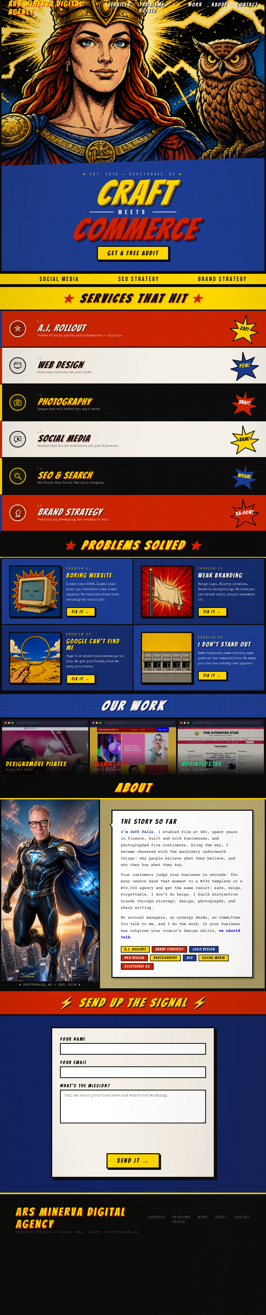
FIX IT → (81, 612)
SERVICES (119, 5)
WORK (195, 5)
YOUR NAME (72, 1039)
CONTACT (247, 5)
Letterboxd (139, 1286)
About (221, 1217)
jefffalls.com (54, 1255)
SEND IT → (133, 1160)
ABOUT (219, 5)
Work (203, 1217)
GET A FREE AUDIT (133, 253)
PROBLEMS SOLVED (151, 7)
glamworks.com (211, 1255)
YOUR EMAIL (73, 1062)
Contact (242, 1217)
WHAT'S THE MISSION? (85, 1085)
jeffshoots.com (133, 1255)
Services (157, 1217)
